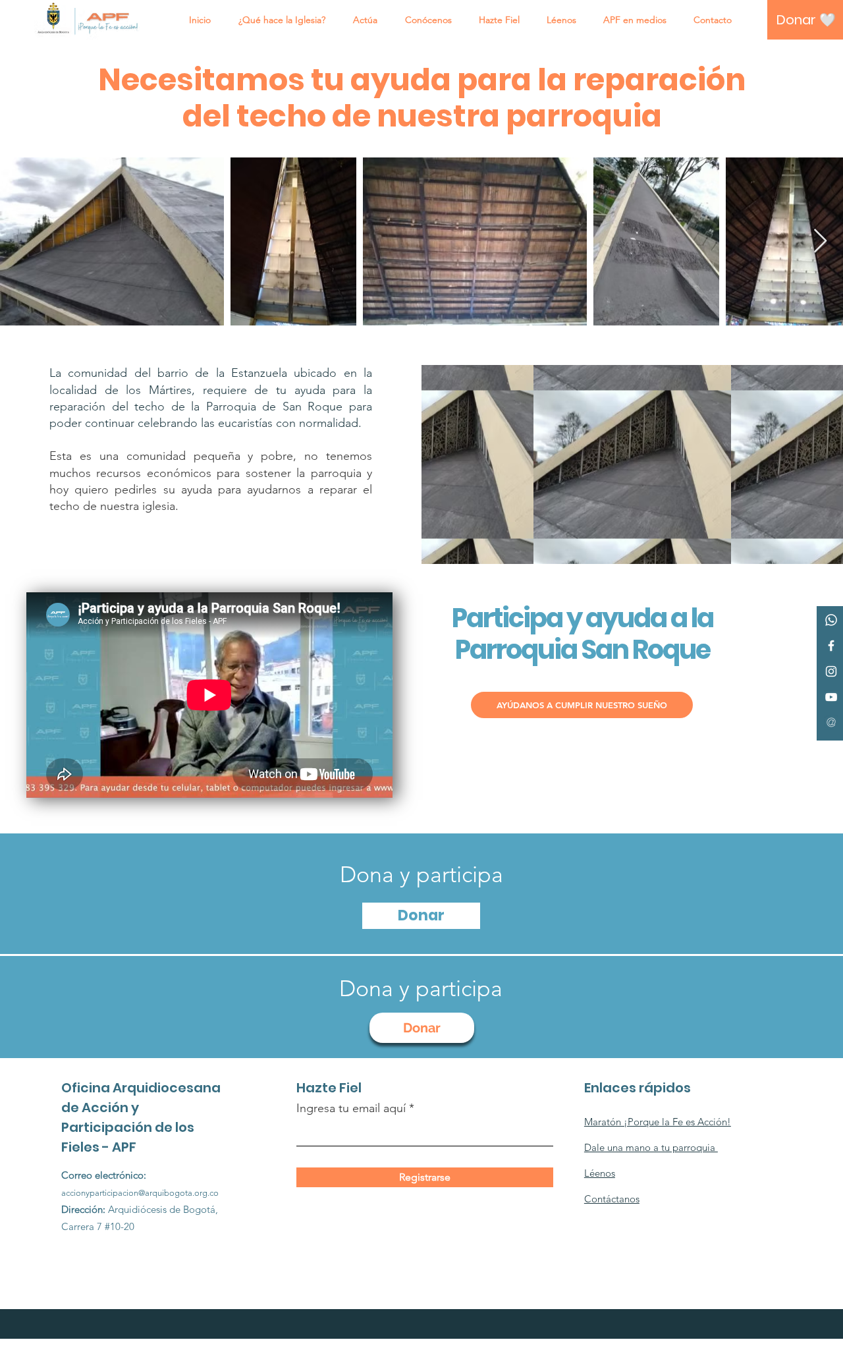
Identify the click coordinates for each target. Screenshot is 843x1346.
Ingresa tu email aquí (351, 1108)
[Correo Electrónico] (831, 722)
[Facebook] (831, 645)
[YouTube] (831, 697)
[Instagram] (831, 671)
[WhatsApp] (831, 620)
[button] (282, 20)
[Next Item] (820, 241)
